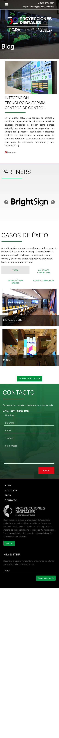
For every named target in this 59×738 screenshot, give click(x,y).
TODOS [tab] (15, 270)
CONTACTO (11, 500)
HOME (8, 485)
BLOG (8, 495)
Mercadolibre (12, 319)
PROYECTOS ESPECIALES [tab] (43, 280)
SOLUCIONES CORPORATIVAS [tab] (43, 271)
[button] (6, 202)
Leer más (11, 152)
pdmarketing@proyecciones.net (39, 6)
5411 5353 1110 (46, 3)
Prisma (7, 359)
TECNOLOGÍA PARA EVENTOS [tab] (15, 281)
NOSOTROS (11, 490)
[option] (29, 202)
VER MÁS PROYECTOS (29, 378)
